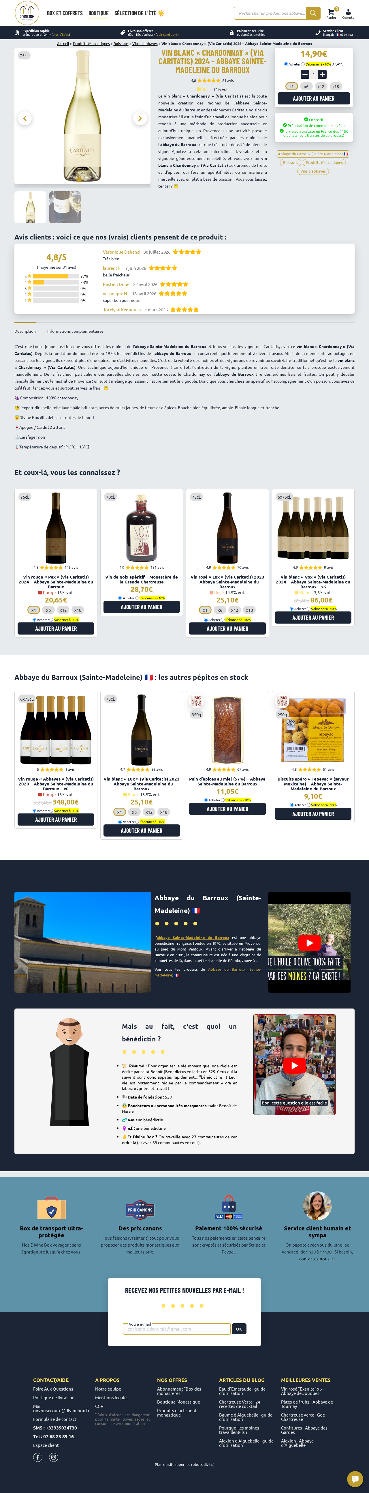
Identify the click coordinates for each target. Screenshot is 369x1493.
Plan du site (164, 1464)
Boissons (121, 43)
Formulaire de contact (54, 1419)
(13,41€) (324, 63)
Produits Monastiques (91, 43)
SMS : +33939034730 (55, 1427)
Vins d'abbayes (145, 43)
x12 (321, 86)
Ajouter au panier (313, 98)
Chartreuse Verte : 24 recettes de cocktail (239, 1404)
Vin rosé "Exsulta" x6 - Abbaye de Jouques (302, 1391)
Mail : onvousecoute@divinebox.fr (61, 1408)
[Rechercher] (313, 13)
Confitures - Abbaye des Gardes (304, 1430)
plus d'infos (61, 34)
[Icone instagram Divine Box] (53, 1458)
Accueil (63, 43)
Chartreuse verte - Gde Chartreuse (303, 1417)
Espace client (46, 1445)
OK (239, 1328)
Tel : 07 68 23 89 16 (53, 1436)
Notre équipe (108, 1388)
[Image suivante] (140, 118)
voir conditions (167, 34)
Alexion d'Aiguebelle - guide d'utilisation (246, 1443)
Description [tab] (25, 331)
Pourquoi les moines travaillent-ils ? (239, 1430)
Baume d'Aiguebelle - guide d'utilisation (245, 1417)
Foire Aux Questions (53, 1388)
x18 (335, 86)
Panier (331, 13)
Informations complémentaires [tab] (75, 331)
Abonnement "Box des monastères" (179, 1391)
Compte (348, 17)
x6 (306, 86)
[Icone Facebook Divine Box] (37, 1458)
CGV (99, 1406)
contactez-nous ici (317, 1258)
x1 (291, 86)
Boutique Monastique (178, 1401)
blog (258, 1380)
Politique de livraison (54, 1397)
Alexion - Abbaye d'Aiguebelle (297, 1443)
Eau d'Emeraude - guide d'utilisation (242, 1391)
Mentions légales (112, 1397)
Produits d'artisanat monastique (177, 1412)
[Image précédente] (25, 118)
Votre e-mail (140, 1324)
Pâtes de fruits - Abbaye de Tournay (307, 1404)
